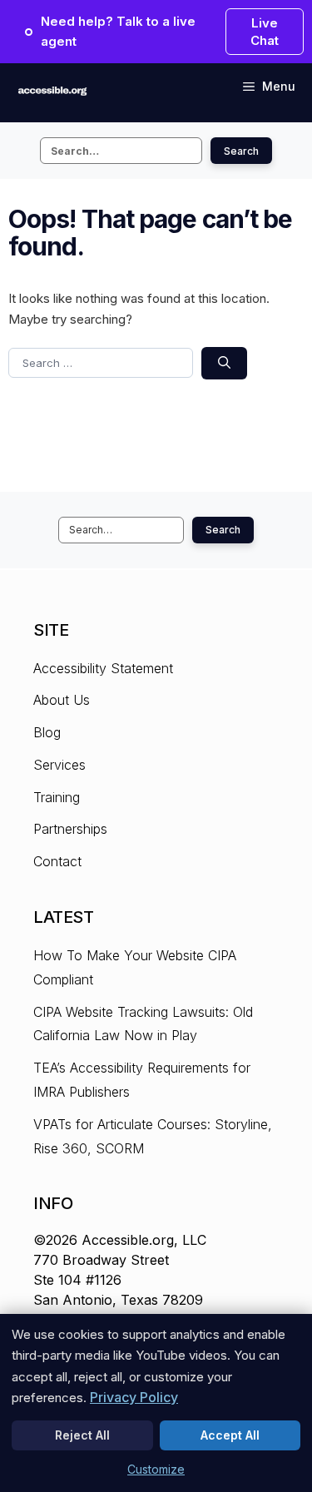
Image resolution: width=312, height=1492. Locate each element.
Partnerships (70, 828)
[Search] (224, 363)
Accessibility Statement (103, 668)
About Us (61, 699)
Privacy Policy (134, 1397)
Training (56, 797)
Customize (156, 1469)
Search (241, 151)
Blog (47, 732)
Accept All (230, 1435)
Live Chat (264, 31)
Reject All (82, 1435)
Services (59, 764)
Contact (57, 861)
